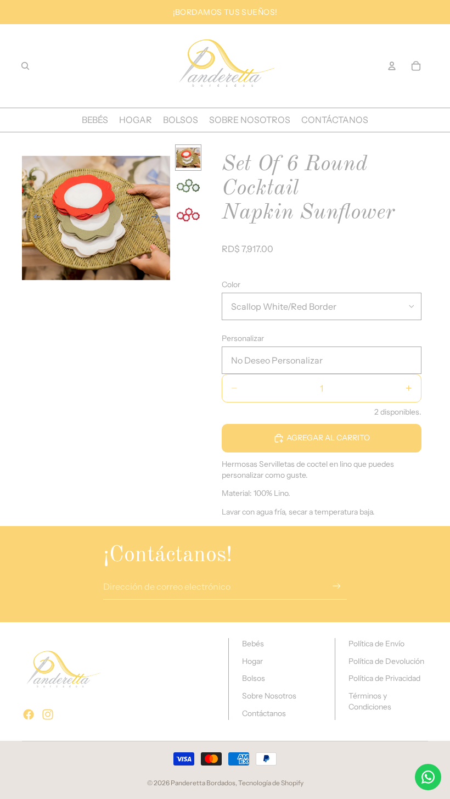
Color (231, 284)
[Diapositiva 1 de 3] (188, 158)
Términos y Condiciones (369, 701)
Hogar (252, 661)
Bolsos (253, 678)
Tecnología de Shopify (270, 783)
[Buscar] (25, 66)
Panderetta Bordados (203, 783)
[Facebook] (28, 714)
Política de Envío (376, 644)
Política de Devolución (386, 661)
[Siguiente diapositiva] (158, 218)
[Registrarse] (337, 586)
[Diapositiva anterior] (34, 218)
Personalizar (243, 338)
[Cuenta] (392, 66)
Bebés (253, 644)
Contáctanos (264, 713)
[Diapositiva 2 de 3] (188, 186)
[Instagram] (47, 714)
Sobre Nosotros (269, 696)
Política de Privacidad (384, 678)
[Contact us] (428, 777)
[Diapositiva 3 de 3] (188, 215)
